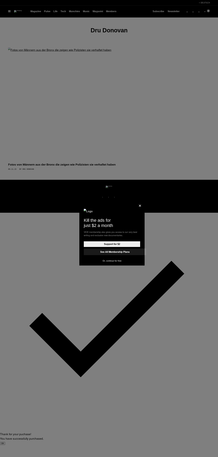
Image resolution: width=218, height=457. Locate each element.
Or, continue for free (112, 261)
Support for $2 (112, 244)
